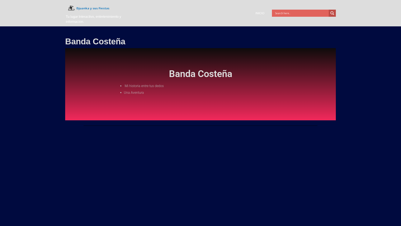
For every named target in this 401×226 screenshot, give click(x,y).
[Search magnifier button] (332, 13)
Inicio (259, 13)
